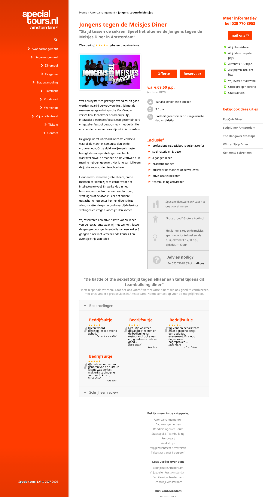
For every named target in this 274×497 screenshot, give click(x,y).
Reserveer (192, 73)
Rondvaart (168, 438)
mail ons (198, 263)
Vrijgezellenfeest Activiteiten (168, 448)
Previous (73, 72)
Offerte (164, 73)
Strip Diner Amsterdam (239, 127)
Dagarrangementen (168, 424)
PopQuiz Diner (233, 119)
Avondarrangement (102, 12)
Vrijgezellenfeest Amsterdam (168, 472)
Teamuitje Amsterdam (168, 482)
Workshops (168, 443)
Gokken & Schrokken (237, 153)
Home (83, 12)
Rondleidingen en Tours (168, 429)
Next (146, 72)
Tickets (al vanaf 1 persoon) (168, 452)
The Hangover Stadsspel (239, 136)
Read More (134, 345)
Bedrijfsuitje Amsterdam (168, 468)
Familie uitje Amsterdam (168, 477)
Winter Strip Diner (235, 144)
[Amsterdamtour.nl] (40, 20)
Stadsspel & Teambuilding (168, 434)
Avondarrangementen (168, 419)
